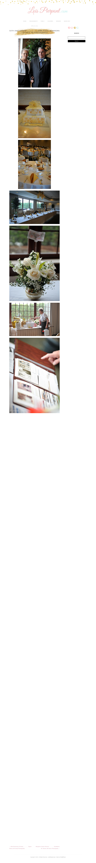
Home (24, 21)
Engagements (33, 21)
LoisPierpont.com (52, 857)
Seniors (58, 21)
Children (50, 21)
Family (42, 21)
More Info (67, 21)
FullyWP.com (63, 857)
